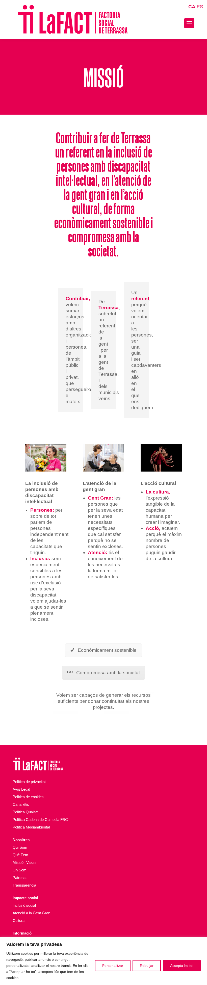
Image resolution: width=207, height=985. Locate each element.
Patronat (20, 877)
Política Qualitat (25, 812)
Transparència (24, 885)
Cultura (18, 920)
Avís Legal (21, 789)
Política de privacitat (29, 782)
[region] (103, 961)
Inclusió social (24, 905)
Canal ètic (21, 804)
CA (191, 6)
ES (200, 6)
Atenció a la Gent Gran (31, 913)
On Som (20, 870)
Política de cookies (28, 797)
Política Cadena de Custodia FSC (40, 819)
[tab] (103, 650)
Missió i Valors (25, 862)
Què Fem (20, 855)
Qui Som (20, 847)
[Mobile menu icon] (189, 23)
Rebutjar (146, 966)
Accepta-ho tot (181, 966)
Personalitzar (112, 966)
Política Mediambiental (31, 827)
